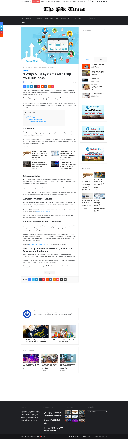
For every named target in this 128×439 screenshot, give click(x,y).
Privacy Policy (91, 436)
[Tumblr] (35, 86)
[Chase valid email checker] (86, 80)
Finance (46, 18)
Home (25, 67)
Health (52, 18)
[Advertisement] (50, 295)
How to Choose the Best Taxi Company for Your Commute (98, 72)
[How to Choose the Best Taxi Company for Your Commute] (86, 73)
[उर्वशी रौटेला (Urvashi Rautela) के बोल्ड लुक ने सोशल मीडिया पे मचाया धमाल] (86, 87)
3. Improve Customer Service (35, 119)
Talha (27, 82)
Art (23, 18)
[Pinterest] (38, 86)
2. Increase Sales (31, 117)
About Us (79, 436)
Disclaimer (97, 436)
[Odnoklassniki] (49, 86)
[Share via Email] (61, 279)
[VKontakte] (45, 86)
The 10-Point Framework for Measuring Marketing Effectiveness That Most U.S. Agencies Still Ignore (99, 205)
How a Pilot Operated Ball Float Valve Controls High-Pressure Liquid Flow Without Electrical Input (86, 184)
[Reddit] (42, 86)
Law (57, 18)
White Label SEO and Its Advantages (97, 94)
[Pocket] (52, 86)
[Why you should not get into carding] (86, 66)
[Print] (65, 279)
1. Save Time (30, 116)
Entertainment (38, 18)
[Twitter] (28, 86)
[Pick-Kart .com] (64, 9)
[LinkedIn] (31, 86)
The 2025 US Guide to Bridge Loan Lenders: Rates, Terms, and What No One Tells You (87, 204)
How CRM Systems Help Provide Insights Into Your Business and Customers (45, 123)
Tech (79, 18)
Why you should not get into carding (97, 65)
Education (28, 18)
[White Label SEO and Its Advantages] (86, 95)
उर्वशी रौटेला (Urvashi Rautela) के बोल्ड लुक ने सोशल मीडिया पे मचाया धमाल (97, 87)
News (69, 18)
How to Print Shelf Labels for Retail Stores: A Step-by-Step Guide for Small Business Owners (99, 183)
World (23, 22)
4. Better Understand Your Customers (37, 121)
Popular (87, 59)
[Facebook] (24, 86)
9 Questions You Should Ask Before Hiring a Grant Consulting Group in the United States (67, 366)
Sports (74, 18)
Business (30, 67)
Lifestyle (63, 18)
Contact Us (84, 436)
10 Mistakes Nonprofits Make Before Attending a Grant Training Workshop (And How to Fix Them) (49, 366)
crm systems (50, 273)
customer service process (43, 211)
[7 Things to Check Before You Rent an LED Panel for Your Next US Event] (31, 358)
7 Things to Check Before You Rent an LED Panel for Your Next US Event (31, 366)
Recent (100, 59)
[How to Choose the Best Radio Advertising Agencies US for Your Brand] (27, 164)
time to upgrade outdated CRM (37, 244)
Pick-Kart (43, 436)
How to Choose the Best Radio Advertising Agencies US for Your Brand (39, 164)
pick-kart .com (103, 436)
